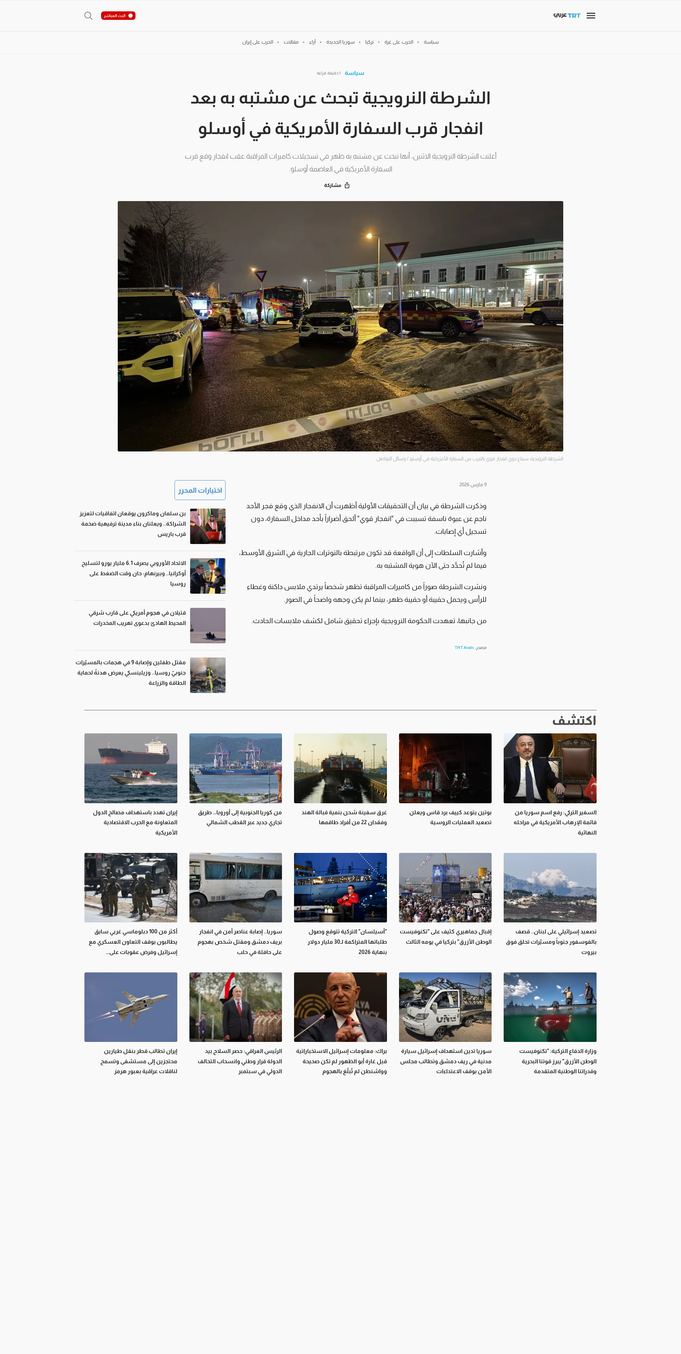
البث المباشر (115, 15)
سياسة (354, 73)
